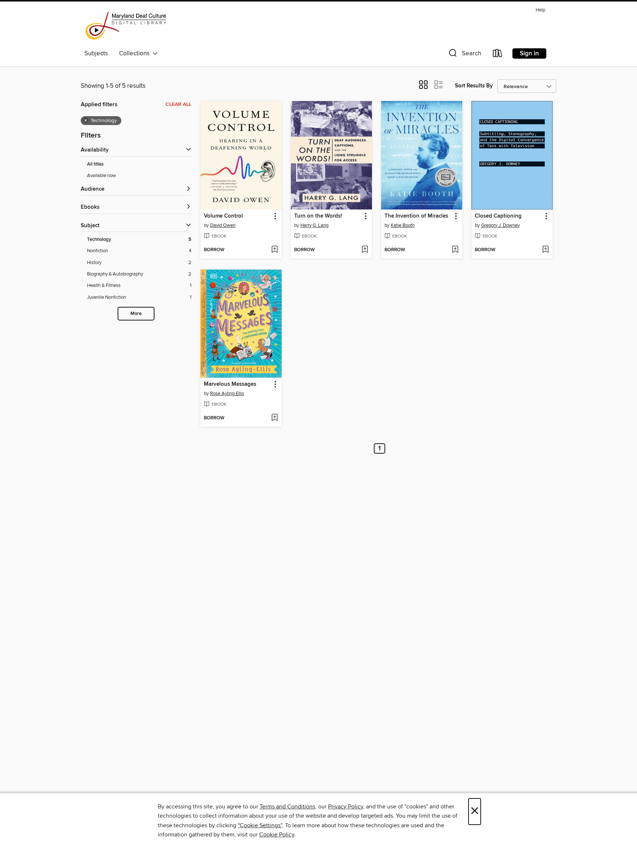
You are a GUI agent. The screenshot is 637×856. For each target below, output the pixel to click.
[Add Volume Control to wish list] (274, 250)
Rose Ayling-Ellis (227, 393)
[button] (464, 55)
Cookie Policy (276, 834)
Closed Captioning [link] (498, 216)
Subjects (96, 53)
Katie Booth (403, 225)
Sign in (529, 53)
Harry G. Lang (314, 225)
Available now (101, 176)
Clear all (178, 104)
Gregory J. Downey (500, 225)
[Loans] (498, 55)
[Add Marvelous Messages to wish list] (274, 418)
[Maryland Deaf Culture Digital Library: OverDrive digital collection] (126, 25)
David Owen (223, 225)
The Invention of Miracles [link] (416, 216)
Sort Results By (474, 85)
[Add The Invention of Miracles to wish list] (455, 250)
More (136, 314)
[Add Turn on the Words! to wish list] (364, 250)
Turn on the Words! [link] (318, 216)
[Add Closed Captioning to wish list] (545, 250)
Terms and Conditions (287, 806)
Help (540, 10)
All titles (95, 164)
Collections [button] (136, 53)
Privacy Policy (345, 806)
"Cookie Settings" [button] (260, 825)
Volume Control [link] (223, 216)
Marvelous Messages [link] (230, 384)
